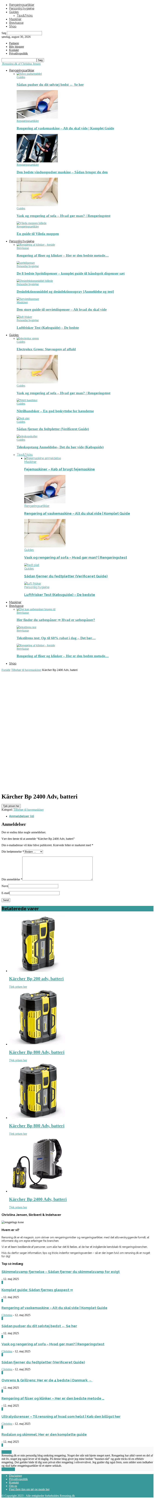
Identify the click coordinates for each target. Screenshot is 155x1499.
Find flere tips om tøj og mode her (29, 1489)
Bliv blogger (16, 46)
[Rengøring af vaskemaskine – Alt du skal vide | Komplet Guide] (37, 117)
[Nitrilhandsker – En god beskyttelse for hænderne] (27, 400)
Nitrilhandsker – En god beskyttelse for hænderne (55, 411)
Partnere (14, 43)
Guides (14, 12)
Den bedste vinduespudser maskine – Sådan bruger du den (62, 172)
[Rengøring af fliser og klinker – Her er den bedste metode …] (36, 244)
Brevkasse (16, 23)
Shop (12, 26)
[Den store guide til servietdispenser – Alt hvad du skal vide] (28, 299)
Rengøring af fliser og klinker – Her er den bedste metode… (63, 255)
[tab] (81, 816)
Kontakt (14, 50)
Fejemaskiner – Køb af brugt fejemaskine (59, 469)
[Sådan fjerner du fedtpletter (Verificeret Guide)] (23, 418)
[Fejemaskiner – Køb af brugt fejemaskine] (42, 458)
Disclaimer (15, 1475)
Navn (5, 886)
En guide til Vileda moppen (38, 234)
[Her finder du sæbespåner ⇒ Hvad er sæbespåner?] (36, 609)
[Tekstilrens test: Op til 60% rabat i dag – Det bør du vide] (26, 627)
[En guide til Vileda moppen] (31, 223)
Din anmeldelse (12, 879)
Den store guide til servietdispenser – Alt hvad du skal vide (62, 309)
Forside (6, 670)
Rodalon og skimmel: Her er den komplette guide (44, 1434)
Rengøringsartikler (21, 5)
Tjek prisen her (11, 806)
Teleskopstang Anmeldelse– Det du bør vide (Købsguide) (60, 447)
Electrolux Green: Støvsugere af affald (46, 349)
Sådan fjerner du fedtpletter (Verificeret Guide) (53, 429)
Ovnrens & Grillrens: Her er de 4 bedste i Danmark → (47, 1380)
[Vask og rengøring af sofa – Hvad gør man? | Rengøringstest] (37, 205)
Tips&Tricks (25, 15)
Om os (13, 1485)
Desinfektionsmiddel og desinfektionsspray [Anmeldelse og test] (65, 292)
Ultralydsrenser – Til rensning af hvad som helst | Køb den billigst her (61, 1416)
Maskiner (15, 19)
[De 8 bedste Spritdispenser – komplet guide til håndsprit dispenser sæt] (26, 262)
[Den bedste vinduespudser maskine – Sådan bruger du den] (37, 161)
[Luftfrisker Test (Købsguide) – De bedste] (24, 316)
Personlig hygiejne (21, 8)
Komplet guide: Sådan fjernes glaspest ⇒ (37, 1290)
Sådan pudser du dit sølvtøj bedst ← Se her (50, 85)
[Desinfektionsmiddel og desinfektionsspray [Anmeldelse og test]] (35, 280)
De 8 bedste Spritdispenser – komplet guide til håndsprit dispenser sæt (71, 273)
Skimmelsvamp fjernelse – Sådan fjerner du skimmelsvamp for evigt (61, 1272)
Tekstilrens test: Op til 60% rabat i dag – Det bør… (56, 638)
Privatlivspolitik (18, 1479)
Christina (7, 1315)
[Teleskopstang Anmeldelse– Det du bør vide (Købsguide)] (27, 436)
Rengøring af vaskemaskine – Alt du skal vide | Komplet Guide (65, 128)
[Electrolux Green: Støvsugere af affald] (28, 338)
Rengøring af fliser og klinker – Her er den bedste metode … (53, 1398)
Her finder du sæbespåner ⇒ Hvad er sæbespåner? (56, 620)
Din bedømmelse (13, 851)
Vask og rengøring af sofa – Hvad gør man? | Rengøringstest (63, 216)
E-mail (5, 893)
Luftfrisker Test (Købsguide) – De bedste (48, 328)
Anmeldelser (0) (21, 816)
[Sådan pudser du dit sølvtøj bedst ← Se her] (29, 73)
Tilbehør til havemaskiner (26, 670)
